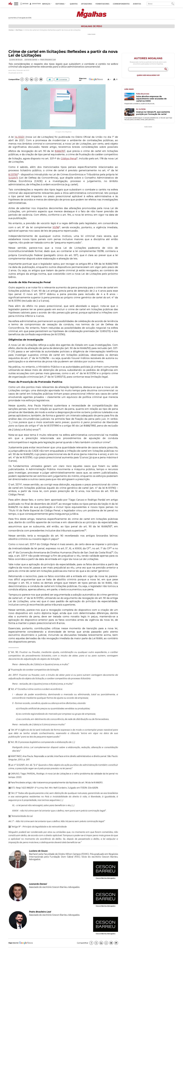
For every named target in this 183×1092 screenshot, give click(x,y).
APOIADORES (86, 4)
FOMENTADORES (102, 4)
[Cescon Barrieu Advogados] (105, 869)
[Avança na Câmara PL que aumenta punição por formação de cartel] (130, 112)
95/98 (56, 227)
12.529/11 (13, 177)
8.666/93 (60, 151)
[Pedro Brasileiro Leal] (17, 929)
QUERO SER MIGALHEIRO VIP (148, 75)
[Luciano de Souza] (17, 868)
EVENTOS (137, 4)
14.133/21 (20, 136)
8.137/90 (13, 174)
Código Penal (69, 158)
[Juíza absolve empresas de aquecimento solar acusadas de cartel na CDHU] (130, 97)
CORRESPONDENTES (121, 4)
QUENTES (73, 4)
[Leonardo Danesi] (17, 901)
